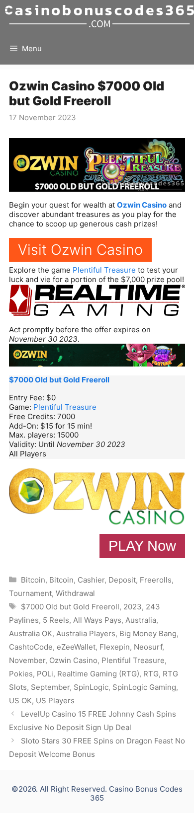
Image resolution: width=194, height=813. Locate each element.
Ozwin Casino (142, 205)
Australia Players (85, 633)
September (50, 687)
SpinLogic (91, 687)
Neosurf (148, 647)
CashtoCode (31, 647)
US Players (55, 700)
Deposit (122, 580)
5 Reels (56, 620)
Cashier (91, 580)
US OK (20, 700)
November (27, 660)
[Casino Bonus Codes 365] (99, 16)
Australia (140, 620)
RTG (151, 673)
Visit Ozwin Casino (80, 249)
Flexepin (114, 647)
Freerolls (156, 580)
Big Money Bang (148, 633)
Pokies (21, 673)
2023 (132, 606)
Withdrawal (75, 593)
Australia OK (30, 633)
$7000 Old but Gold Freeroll (59, 379)
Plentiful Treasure (104, 270)
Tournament (30, 593)
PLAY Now (142, 546)
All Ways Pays (97, 620)
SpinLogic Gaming (144, 687)
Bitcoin (33, 580)
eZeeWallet (76, 647)
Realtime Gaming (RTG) (98, 673)
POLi (45, 673)
